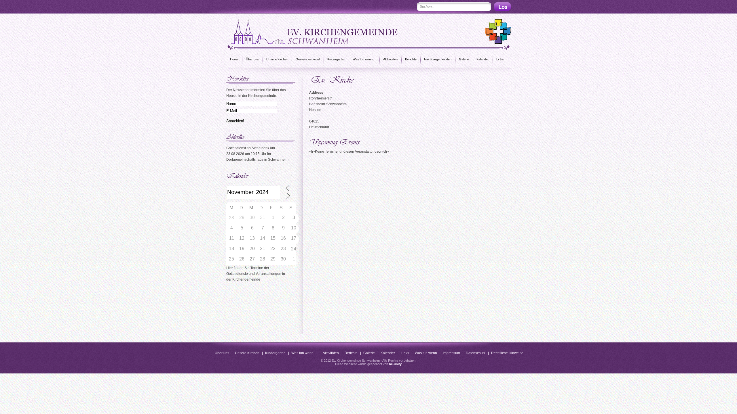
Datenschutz (475, 353)
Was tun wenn (426, 353)
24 (293, 248)
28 (231, 217)
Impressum (451, 353)
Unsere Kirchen (277, 59)
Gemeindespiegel (308, 59)
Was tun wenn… (364, 59)
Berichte (411, 59)
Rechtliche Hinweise (507, 353)
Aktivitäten (390, 59)
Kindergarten (336, 59)
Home (234, 59)
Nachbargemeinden (437, 59)
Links (500, 59)
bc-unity (395, 364)
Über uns (252, 59)
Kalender (482, 59)
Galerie (464, 59)
